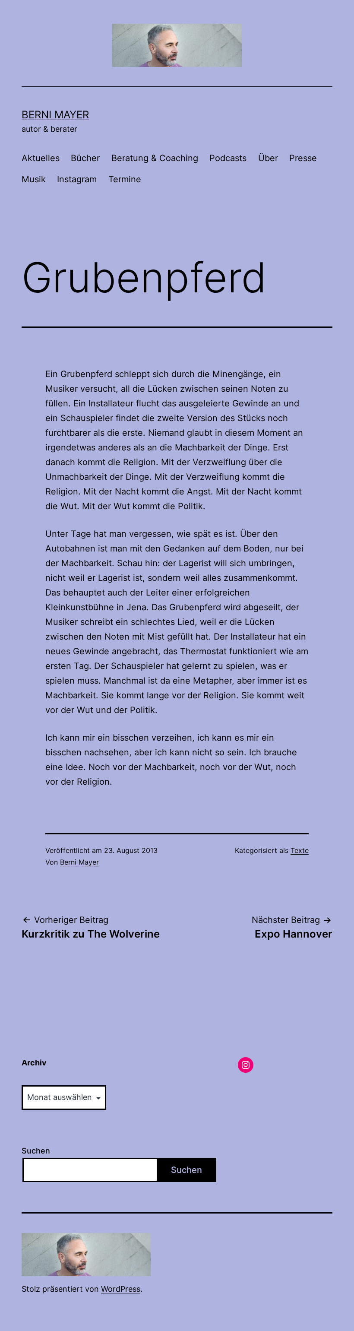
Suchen (36, 1150)
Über (268, 158)
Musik (34, 179)
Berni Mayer (55, 114)
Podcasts (228, 158)
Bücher (85, 158)
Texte (300, 850)
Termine (124, 179)
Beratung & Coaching (154, 158)
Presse (303, 158)
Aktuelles (41, 158)
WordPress (120, 1288)
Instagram (77, 179)
